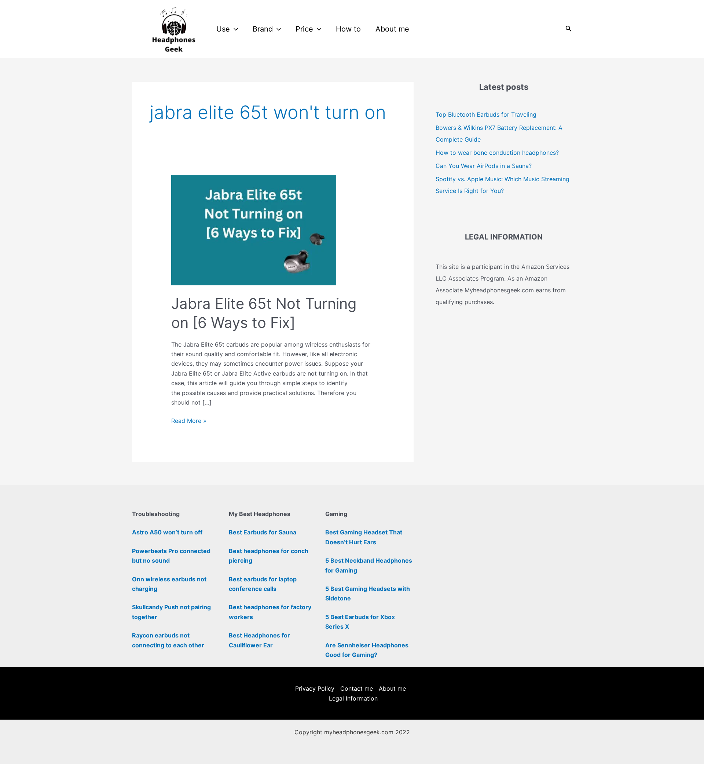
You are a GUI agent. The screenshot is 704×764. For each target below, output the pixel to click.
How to (348, 29)
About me (392, 29)
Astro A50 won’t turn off (167, 532)
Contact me (356, 688)
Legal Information (353, 698)
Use (223, 29)
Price (304, 29)
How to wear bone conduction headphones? (497, 152)
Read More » (188, 420)
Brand (263, 29)
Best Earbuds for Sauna (262, 532)
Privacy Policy (314, 688)
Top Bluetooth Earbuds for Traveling (486, 114)
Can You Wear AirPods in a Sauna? (484, 165)
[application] (234, 29)
